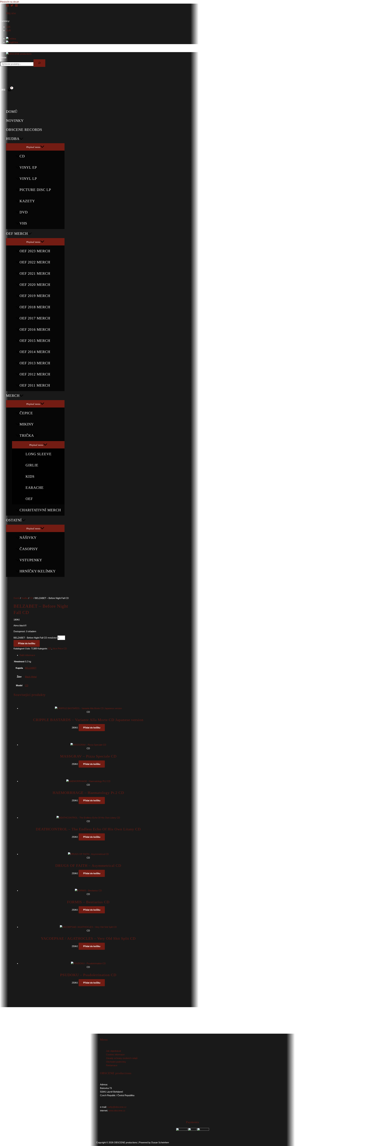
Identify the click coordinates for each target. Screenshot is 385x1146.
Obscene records (24, 130)
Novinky (15, 121)
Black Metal (31, 676)
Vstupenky (31, 560)
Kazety (27, 201)
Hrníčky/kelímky (38, 571)
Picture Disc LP (35, 190)
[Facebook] (7, 6)
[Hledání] (39, 63)
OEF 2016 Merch (35, 329)
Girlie (32, 465)
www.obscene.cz (116, 1110)
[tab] (81, 655)
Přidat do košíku (26, 643)
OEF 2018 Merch (35, 307)
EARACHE (35, 488)
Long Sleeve (39, 454)
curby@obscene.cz (116, 1107)
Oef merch (17, 234)
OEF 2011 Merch (35, 385)
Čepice (26, 413)
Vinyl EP (28, 167)
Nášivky (28, 538)
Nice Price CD (60, 648)
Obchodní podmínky (116, 1061)
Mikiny (27, 424)
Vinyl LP (28, 179)
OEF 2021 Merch (35, 273)
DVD (24, 212)
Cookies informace (115, 1054)
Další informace (27, 655)
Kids (30, 476)
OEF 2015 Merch (35, 341)
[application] (21, 138)
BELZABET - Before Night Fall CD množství (35, 637)
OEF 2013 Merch (35, 363)
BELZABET (30, 668)
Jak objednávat (113, 1051)
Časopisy (29, 549)
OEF (29, 499)
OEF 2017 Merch (35, 318)
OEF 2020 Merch (35, 285)
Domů (11, 112)
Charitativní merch (40, 510)
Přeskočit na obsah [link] (9, 1)
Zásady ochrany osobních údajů (121, 1058)
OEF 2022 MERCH (35, 262)
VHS (23, 223)
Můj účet (11, 13)
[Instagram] (16, 6)
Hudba (12, 139)
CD (22, 156)
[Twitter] (12, 6)
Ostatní (14, 520)
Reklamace (111, 1065)
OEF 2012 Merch (35, 374)
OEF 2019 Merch (35, 296)
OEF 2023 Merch (35, 251)
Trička (27, 435)
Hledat (3, 57)
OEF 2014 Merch (35, 352)
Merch (13, 396)
